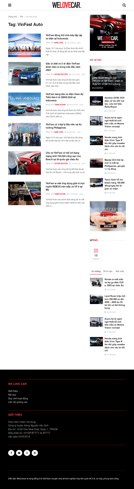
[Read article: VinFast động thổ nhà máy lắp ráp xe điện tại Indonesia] (24, 45)
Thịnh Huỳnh (60, 104)
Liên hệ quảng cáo (17, 402)
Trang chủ (12, 16)
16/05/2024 (75, 163)
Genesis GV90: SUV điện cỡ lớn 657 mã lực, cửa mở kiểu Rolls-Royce (115, 102)
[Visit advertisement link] (108, 33)
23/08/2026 (98, 88)
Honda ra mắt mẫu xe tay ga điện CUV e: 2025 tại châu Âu (114, 282)
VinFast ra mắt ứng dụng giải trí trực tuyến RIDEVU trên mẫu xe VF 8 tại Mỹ (65, 186)
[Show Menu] (9, 5)
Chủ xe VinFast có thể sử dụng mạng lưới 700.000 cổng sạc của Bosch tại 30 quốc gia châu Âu (63, 156)
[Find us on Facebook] (11, 453)
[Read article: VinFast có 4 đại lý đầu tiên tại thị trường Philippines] (24, 134)
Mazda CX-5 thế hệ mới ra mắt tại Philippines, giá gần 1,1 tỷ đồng (115, 164)
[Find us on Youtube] (19, 453)
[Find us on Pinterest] (35, 453)
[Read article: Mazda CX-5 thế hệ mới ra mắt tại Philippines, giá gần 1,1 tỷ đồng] (96, 163)
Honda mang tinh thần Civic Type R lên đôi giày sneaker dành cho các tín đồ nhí (115, 143)
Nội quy (12, 394)
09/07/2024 (73, 104)
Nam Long (58, 42)
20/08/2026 (110, 173)
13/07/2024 (75, 74)
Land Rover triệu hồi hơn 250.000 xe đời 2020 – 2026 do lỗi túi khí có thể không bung (107, 80)
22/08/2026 (110, 111)
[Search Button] (124, 5)
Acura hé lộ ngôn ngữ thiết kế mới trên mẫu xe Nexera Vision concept (114, 122)
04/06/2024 (71, 132)
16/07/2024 (71, 42)
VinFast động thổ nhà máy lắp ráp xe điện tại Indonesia (64, 36)
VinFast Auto (31, 16)
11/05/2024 (73, 194)
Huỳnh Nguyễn (61, 74)
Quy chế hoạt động (18, 398)
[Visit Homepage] (66, 5)
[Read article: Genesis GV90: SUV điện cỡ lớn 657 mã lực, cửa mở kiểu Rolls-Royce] (96, 101)
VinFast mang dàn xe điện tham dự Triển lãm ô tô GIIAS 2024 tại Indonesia (64, 97)
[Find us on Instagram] (27, 453)
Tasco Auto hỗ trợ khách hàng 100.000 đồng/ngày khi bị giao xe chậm (115, 184)
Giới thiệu (13, 391)
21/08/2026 (110, 130)
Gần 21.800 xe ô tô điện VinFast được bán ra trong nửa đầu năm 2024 (63, 66)
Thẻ (21, 16)
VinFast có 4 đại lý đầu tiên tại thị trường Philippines (64, 126)
